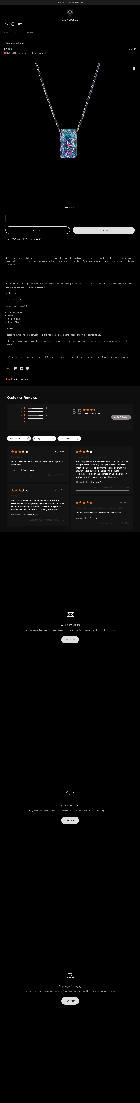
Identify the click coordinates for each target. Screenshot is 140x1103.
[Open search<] (6, 23)
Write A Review (121, 417)
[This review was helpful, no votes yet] (56, 475)
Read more (113, 477)
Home (6, 33)
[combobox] (44, 438)
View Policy (70, 1001)
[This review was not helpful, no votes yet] (61, 475)
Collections (16, 33)
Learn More (70, 820)
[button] (134, 207)
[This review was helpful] (56, 519)
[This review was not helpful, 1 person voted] (61, 519)
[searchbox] (16, 438)
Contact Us (70, 640)
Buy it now (104, 230)
